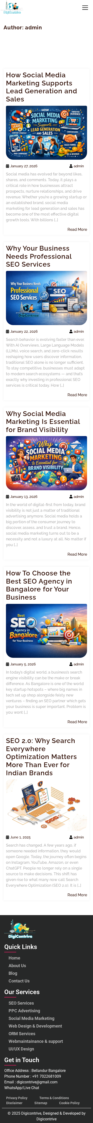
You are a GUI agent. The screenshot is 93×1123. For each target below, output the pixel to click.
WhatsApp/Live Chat (22, 1088)
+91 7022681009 (46, 1076)
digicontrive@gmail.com (37, 1082)
